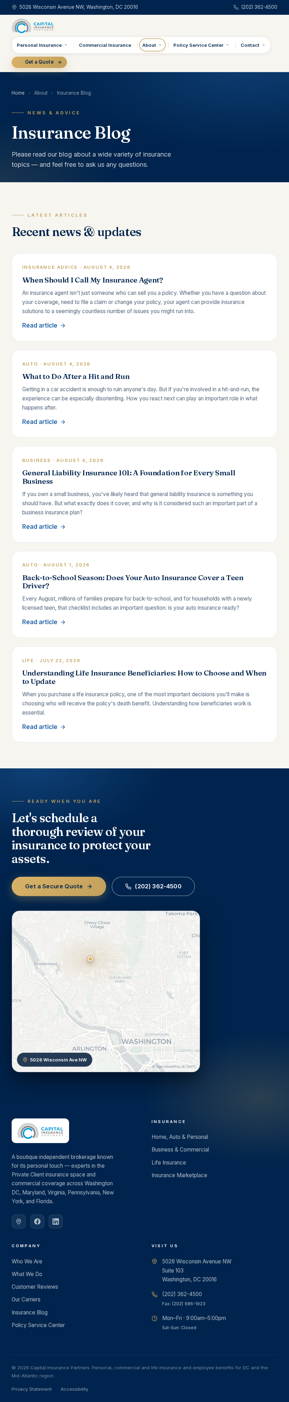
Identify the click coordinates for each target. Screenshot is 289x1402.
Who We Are (27, 1261)
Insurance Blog (30, 1312)
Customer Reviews (35, 1286)
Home (18, 93)
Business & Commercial (180, 1149)
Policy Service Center (198, 45)
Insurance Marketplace (179, 1175)
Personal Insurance (39, 45)
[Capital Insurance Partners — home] (33, 25)
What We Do (27, 1274)
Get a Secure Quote (54, 886)
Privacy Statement (32, 1389)
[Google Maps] (19, 1221)
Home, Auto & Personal (180, 1137)
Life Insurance (169, 1162)
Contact (250, 45)
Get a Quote (39, 62)
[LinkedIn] (56, 1221)
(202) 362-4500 (158, 886)
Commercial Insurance (105, 45)
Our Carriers (26, 1299)
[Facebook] (37, 1221)
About (149, 45)
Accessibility (74, 1389)
